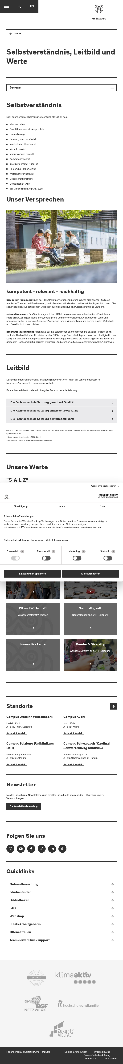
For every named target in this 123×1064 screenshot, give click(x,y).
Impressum (111, 1058)
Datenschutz (91, 1058)
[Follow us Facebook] (31, 849)
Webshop (17, 916)
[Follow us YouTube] (21, 849)
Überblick (15, 88)
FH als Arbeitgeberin (25, 924)
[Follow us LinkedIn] (52, 849)
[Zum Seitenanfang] (113, 706)
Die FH (17, 34)
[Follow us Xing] (42, 849)
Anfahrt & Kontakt (16, 733)
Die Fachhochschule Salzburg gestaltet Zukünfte (42, 419)
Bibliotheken (19, 900)
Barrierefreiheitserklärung (96, 1055)
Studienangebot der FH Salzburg (50, 314)
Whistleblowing (102, 1052)
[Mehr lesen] (33, 583)
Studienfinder (20, 892)
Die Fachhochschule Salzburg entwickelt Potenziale (44, 410)
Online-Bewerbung (24, 884)
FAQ (13, 908)
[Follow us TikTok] (62, 849)
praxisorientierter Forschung (21, 321)
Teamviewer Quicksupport (30, 940)
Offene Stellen (20, 932)
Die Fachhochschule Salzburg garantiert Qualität (42, 402)
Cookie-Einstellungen (76, 1052)
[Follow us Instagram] (10, 849)
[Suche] (19, 6)
